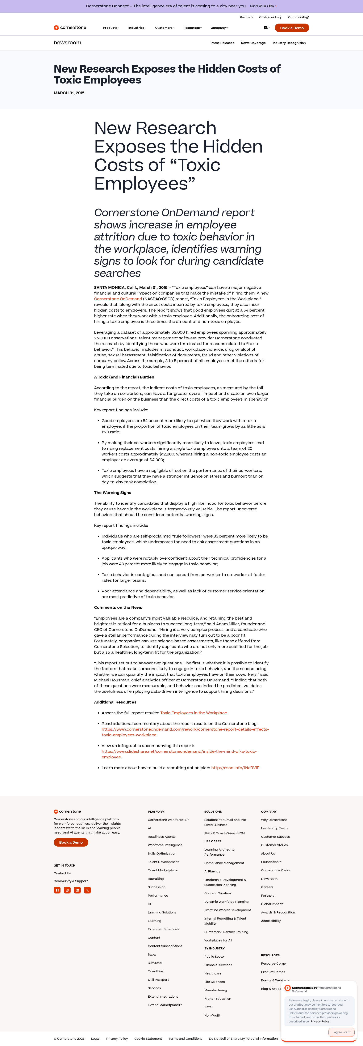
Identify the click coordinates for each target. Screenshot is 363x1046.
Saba (152, 954)
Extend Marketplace (163, 1005)
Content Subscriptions (165, 946)
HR (150, 904)
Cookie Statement (148, 1039)
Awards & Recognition (278, 912)
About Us (268, 853)
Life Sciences (214, 982)
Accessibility (271, 921)
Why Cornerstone (274, 820)
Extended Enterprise (163, 929)
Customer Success (275, 837)
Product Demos (273, 972)
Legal (95, 1039)
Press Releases (222, 43)
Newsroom (269, 879)
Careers (267, 887)
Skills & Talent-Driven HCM (224, 833)
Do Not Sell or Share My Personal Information (243, 1039)
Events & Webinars (275, 980)
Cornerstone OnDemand (118, 299)
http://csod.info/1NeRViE (235, 768)
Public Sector (214, 956)
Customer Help (270, 17)
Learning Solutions (162, 912)
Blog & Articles (272, 989)
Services (154, 988)
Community (297, 17)
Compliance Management (224, 863)
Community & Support (71, 881)
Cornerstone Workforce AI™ (168, 820)
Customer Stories (274, 845)
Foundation (270, 862)
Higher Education (217, 999)
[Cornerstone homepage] (94, 812)
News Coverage (253, 43)
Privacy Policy (117, 1039)
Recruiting (156, 879)
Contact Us (62, 873)
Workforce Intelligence (165, 845)
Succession (156, 887)
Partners (246, 17)
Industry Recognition (289, 43)
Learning (154, 921)
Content (154, 938)
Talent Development (163, 862)
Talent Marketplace (163, 870)
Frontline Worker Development (227, 910)
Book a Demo (292, 28)
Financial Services (218, 965)
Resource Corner (274, 963)
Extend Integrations (163, 996)
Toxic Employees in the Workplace (193, 713)
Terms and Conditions (185, 1039)
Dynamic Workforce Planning (226, 902)
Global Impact (272, 904)
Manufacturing (215, 990)
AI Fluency (212, 871)
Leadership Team (274, 828)
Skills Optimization (162, 853)
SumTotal (155, 963)
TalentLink (155, 971)
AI (149, 828)
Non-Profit (212, 1015)
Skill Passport (158, 980)
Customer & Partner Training (226, 932)
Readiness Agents (162, 837)
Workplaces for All (218, 940)
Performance (158, 895)
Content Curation (217, 893)
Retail (208, 1007)
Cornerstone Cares (275, 870)
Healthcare (212, 973)
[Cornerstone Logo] (70, 27)
